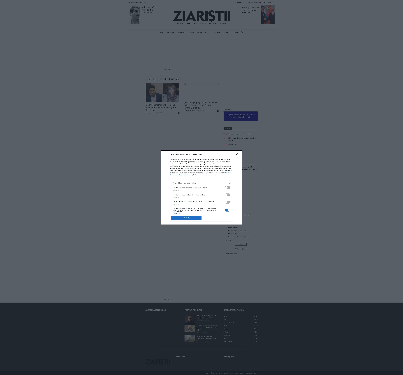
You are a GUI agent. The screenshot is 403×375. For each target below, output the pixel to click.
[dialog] (201, 187)
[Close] (238, 155)
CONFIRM (186, 218)
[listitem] (201, 183)
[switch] (227, 187)
